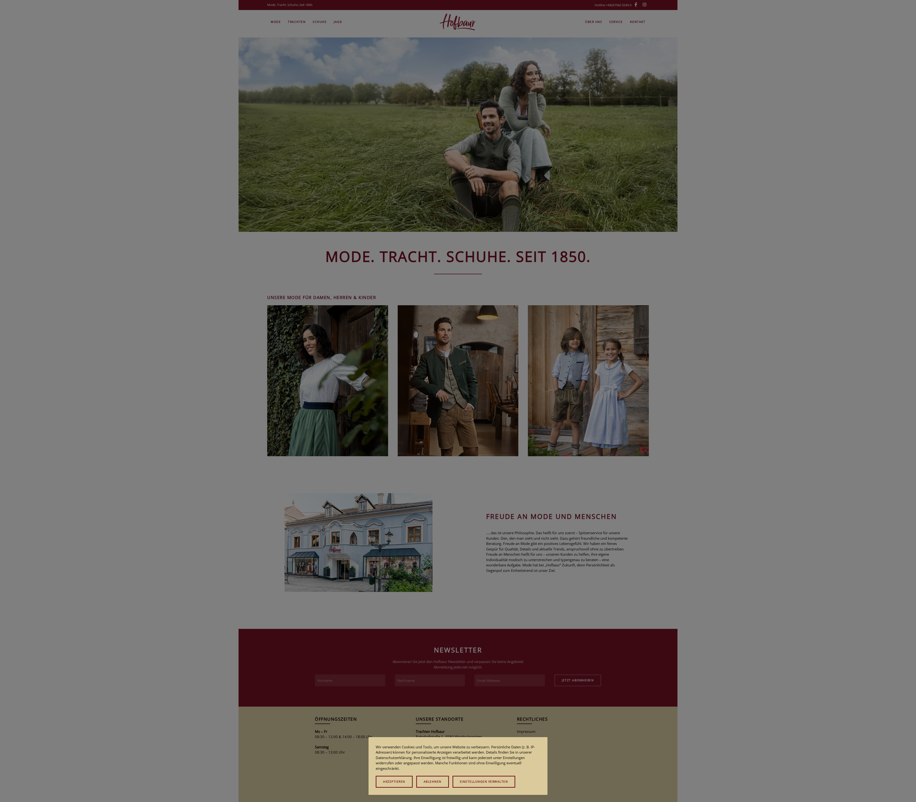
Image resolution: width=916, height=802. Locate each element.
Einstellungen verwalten (484, 782)
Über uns (593, 22)
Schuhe (320, 22)
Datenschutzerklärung (394, 757)
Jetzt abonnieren (578, 680)
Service (616, 22)
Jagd (338, 22)
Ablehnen (433, 782)
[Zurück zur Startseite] (458, 22)
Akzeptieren (394, 782)
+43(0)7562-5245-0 (618, 5)
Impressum (526, 731)
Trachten (297, 22)
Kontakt (637, 22)
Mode (276, 22)
